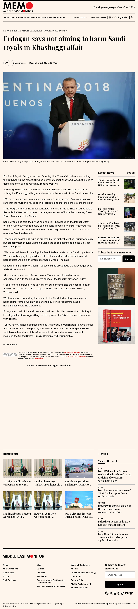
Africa (5, 565)
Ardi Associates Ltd (126, 603)
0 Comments (19, 63)
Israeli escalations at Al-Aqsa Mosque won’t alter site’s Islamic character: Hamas (109, 240)
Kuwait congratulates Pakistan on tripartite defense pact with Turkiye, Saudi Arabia (77, 483)
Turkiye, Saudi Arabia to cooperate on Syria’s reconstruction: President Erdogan (17, 483)
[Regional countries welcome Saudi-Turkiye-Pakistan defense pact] (48, 500)
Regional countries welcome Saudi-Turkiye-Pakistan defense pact (45, 515)
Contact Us (76, 576)
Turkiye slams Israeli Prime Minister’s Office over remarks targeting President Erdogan (109, 182)
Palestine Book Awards (82, 572)
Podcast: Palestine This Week (51, 586)
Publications (42, 17)
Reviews (22, 17)
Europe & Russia (12, 31)
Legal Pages (58, 603)
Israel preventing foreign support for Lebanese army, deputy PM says (109, 197)
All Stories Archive (80, 588)
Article (101, 503)
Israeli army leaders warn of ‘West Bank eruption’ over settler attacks (114, 493)
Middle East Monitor (72, 352)
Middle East (28, 31)
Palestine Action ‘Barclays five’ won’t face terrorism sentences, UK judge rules (108, 211)
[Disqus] (48, 404)
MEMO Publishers (79, 584)
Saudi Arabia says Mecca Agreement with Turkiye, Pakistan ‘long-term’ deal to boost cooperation (17, 515)
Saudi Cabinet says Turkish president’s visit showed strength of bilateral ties (47, 483)
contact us (39, 359)
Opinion (13, 17)
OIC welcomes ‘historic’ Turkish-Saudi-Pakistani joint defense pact (79, 515)
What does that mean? (77, 357)
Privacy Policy (77, 580)
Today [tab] (101, 461)
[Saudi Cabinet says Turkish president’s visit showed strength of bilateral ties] (48, 468)
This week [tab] (112, 461)
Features (31, 17)
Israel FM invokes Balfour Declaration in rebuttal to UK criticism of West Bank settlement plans (114, 476)
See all (131, 172)
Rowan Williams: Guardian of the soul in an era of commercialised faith (114, 509)
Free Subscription (98, 17)
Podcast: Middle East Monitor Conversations (51, 581)
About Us (75, 569)
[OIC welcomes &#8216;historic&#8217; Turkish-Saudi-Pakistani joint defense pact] (79, 500)
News (6, 17)
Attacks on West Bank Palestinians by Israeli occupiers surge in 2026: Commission (109, 226)
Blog (39, 565)
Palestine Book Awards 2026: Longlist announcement (114, 523)
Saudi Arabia (51, 31)
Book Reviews (9, 580)
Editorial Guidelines (80, 565)
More (62, 17)
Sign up (128, 259)
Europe (6, 576)
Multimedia (54, 17)
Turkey (63, 31)
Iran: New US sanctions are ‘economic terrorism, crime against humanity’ (113, 537)
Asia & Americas (10, 569)
